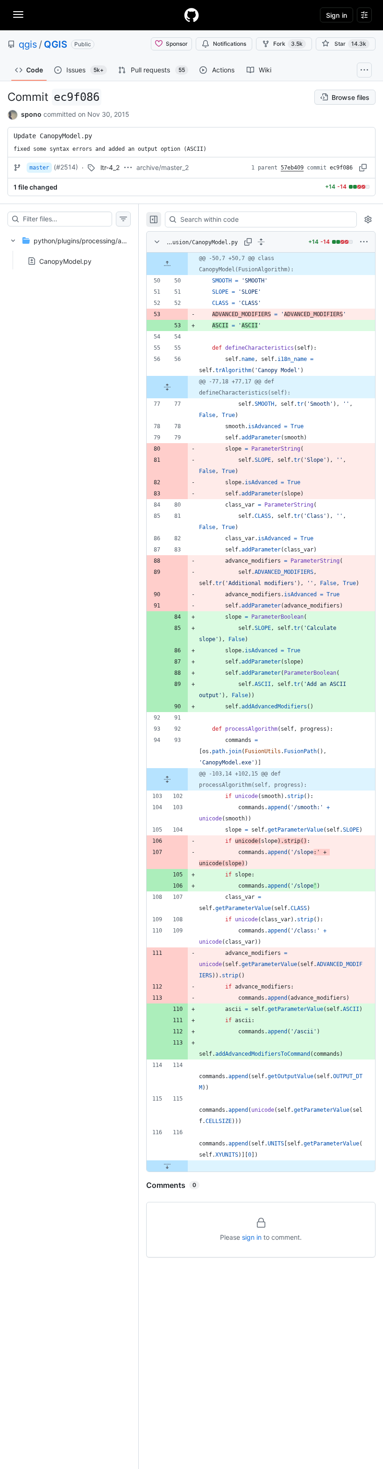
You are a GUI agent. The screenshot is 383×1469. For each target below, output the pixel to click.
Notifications (229, 43)
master (39, 167)
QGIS (55, 44)
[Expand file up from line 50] (167, 264)
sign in (252, 1237)
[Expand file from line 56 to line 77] (167, 387)
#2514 (66, 167)
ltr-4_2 (110, 167)
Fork (288, 43)
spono (31, 114)
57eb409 (292, 167)
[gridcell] (261, 264)
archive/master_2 (162, 167)
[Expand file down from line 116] (167, 1166)
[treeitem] (69, 248)
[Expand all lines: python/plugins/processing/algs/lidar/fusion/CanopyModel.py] (261, 241)
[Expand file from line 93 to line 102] (167, 779)
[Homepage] (191, 14)
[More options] (363, 241)
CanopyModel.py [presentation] (65, 261)
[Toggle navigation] (18, 14)
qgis (28, 44)
